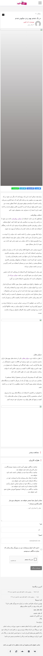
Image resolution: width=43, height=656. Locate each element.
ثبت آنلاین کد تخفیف (36, 616)
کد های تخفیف (37, 613)
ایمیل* (40, 535)
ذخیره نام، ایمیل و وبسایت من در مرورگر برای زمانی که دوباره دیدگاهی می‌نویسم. (21, 549)
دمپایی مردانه (13, 275)
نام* (40, 524)
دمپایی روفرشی (17, 218)
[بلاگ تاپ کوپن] (21, 2)
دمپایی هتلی (25, 358)
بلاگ (40, 619)
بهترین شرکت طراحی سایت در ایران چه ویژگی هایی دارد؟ (24, 603)
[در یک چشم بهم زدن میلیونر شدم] (21, 107)
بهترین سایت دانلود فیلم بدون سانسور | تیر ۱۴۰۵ (19, 591)
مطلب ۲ (38, 13)
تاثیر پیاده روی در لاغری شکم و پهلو (31, 606)
